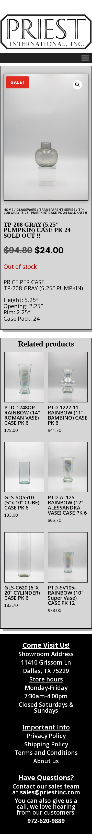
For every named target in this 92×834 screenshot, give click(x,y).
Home (9, 210)
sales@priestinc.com (50, 792)
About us (46, 761)
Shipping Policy (46, 744)
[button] (77, 84)
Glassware (26, 210)
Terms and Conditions (46, 752)
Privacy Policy (46, 736)
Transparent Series (57, 210)
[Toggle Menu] (85, 57)
